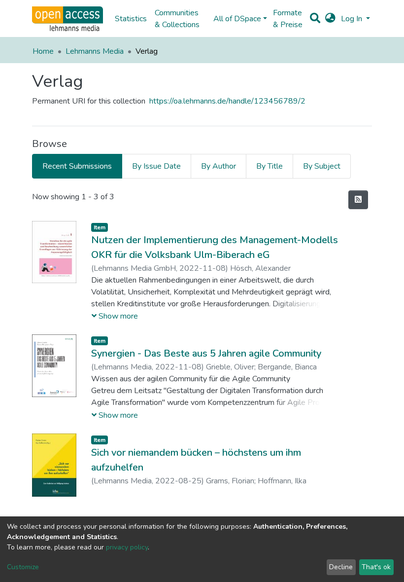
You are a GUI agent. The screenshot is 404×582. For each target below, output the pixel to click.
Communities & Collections (177, 18)
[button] (330, 19)
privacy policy (127, 547)
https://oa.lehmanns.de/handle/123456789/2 (227, 101)
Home (43, 51)
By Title (269, 166)
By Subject (321, 166)
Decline (341, 567)
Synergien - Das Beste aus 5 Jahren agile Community (206, 353)
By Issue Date (156, 166)
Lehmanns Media (95, 51)
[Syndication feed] (358, 199)
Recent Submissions (77, 166)
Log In (352, 18)
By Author (218, 166)
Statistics (131, 18)
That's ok (376, 567)
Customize (23, 567)
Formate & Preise (288, 18)
